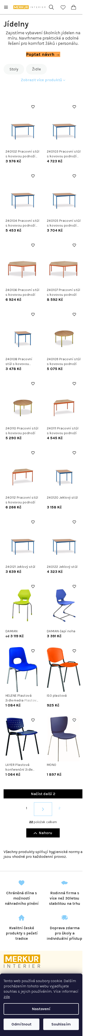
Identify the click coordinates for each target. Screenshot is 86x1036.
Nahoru (45, 833)
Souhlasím (61, 1024)
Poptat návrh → (43, 54)
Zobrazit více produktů (41, 80)
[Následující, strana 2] (43, 809)
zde (7, 996)
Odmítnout (21, 1024)
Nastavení (41, 1009)
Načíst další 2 (43, 793)
